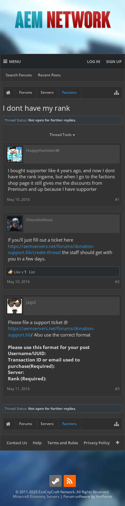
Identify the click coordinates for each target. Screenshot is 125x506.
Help (37, 442)
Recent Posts (49, 75)
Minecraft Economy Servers (36, 496)
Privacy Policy (97, 442)
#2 (117, 281)
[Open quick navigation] (116, 92)
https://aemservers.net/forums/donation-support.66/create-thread (51, 249)
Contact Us (17, 442)
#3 (117, 388)
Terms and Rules (62, 442)
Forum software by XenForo (87, 496)
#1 (117, 199)
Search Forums (19, 75)
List (32, 271)
